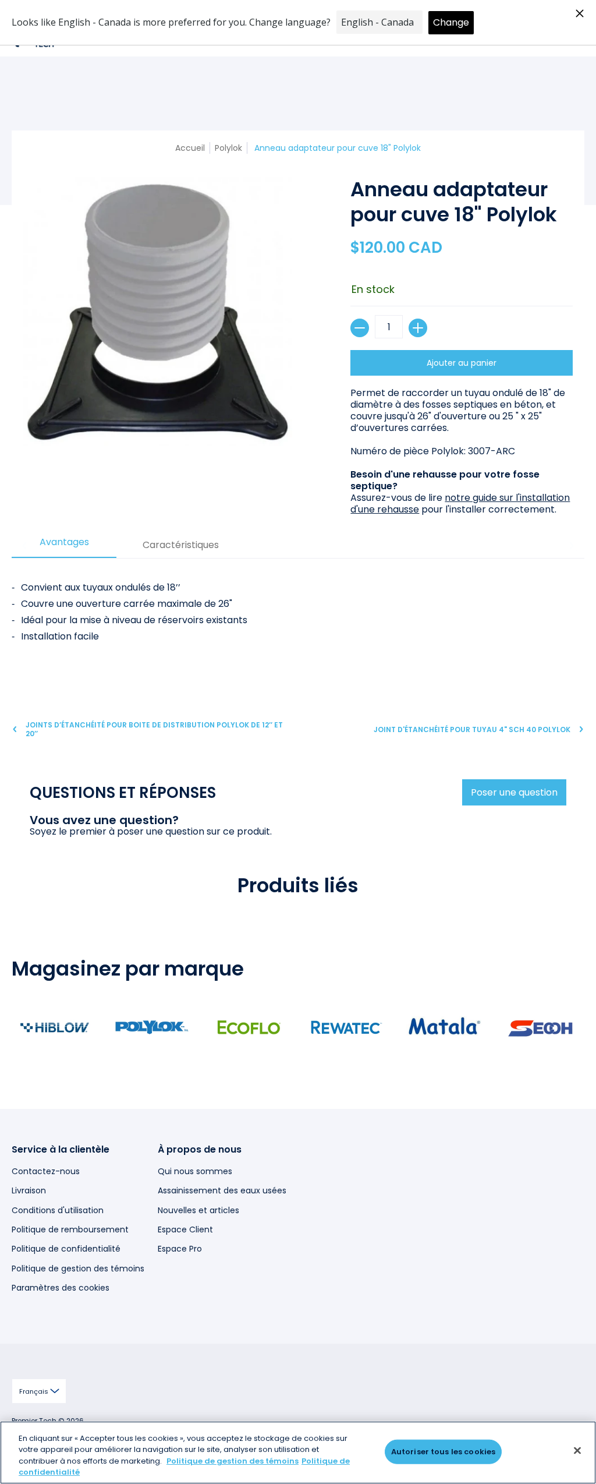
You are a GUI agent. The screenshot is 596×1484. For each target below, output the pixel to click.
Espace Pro (180, 1249)
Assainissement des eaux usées (222, 1190)
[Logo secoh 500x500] (541, 1027)
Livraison (29, 1190)
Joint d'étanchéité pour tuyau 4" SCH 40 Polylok (472, 729)
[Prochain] (571, 545)
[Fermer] (577, 1450)
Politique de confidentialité (66, 1249)
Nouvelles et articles (198, 1210)
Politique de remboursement (70, 1229)
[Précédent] (25, 545)
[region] (298, 1452)
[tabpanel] (298, 624)
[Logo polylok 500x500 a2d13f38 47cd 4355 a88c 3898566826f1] (151, 1027)
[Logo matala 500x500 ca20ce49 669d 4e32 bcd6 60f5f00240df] (444, 1027)
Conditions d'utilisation (58, 1210)
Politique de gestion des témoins (78, 1268)
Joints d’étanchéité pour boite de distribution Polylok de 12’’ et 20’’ (154, 729)
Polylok (228, 148)
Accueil (190, 148)
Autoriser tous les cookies (443, 1451)
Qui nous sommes (195, 1171)
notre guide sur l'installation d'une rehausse (460, 503)
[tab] (64, 545)
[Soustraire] (359, 328)
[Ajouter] (418, 328)
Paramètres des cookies (60, 1288)
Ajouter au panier (461, 363)
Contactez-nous (46, 1171)
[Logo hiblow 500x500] (54, 1027)
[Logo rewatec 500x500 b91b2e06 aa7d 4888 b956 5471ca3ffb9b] (346, 1027)
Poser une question (514, 792)
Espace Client (185, 1229)
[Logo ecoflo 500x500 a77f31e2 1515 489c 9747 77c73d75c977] (249, 1027)
